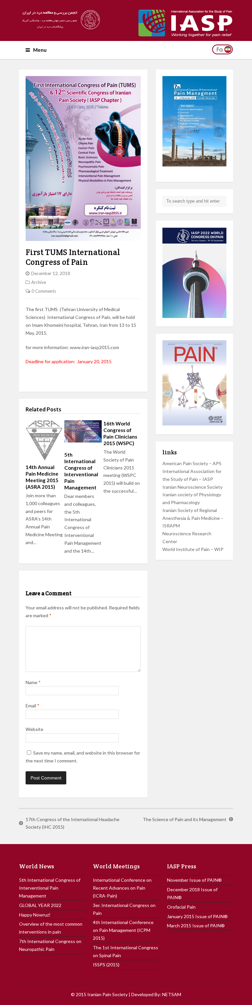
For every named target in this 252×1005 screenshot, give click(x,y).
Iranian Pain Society (107, 994)
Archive (38, 282)
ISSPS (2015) (106, 964)
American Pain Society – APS (191, 463)
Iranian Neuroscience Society (192, 487)
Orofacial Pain (181, 907)
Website (34, 729)
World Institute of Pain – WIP (192, 549)
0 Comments (44, 291)
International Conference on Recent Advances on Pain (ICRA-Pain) (122, 887)
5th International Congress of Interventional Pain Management (81, 471)
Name (33, 682)
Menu (40, 50)
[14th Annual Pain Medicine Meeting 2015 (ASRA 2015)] (44, 440)
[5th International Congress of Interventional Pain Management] (82, 434)
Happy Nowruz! (35, 914)
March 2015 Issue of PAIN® (196, 925)
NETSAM (171, 994)
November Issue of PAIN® (194, 880)
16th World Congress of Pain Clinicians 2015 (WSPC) (120, 433)
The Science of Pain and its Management (184, 819)
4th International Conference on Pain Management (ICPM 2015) (123, 930)
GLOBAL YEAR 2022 (40, 905)
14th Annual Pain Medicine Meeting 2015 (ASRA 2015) (42, 477)
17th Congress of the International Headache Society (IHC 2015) (72, 823)
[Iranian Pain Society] (59, 20)
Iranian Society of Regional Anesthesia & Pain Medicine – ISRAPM (192, 518)
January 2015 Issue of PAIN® (197, 916)
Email (32, 705)
